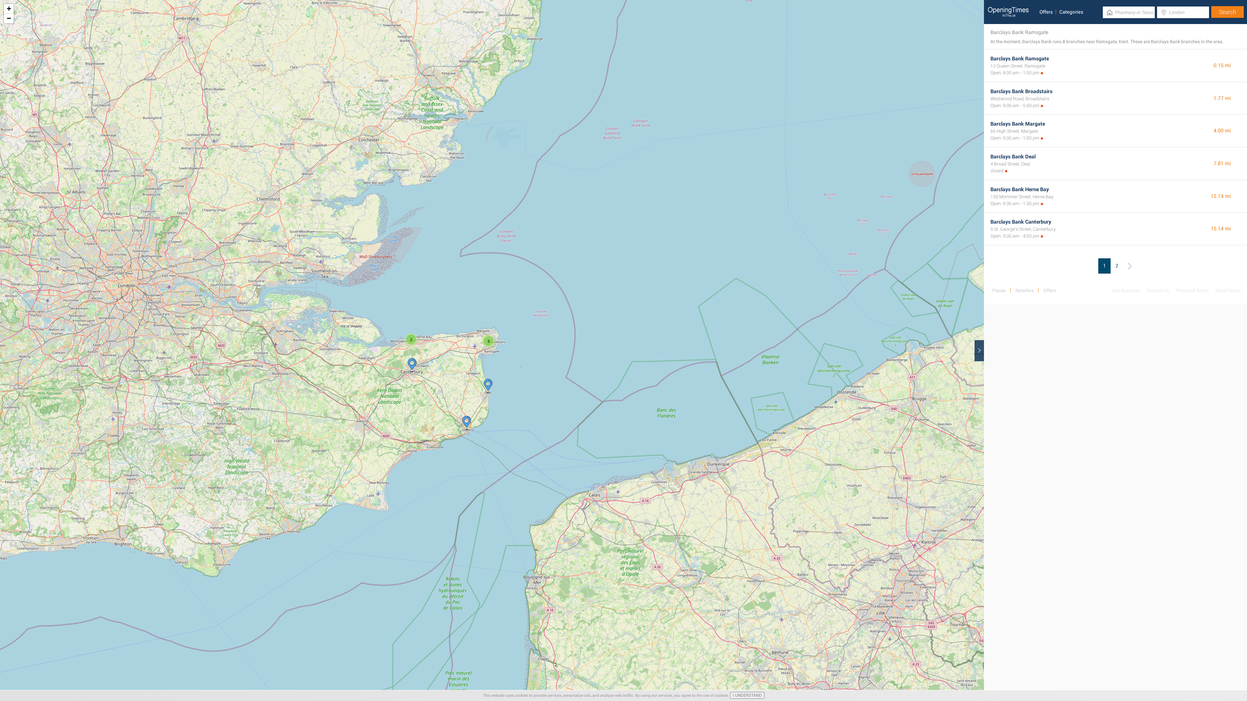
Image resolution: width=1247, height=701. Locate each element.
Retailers (1024, 290)
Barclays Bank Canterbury (1020, 222)
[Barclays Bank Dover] (466, 422)
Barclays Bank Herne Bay (1019, 189)
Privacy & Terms (1192, 290)
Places (999, 290)
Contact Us (1158, 290)
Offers (1046, 12)
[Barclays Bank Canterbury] (412, 365)
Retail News (1228, 290)
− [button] (9, 18)
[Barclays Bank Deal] (488, 385)
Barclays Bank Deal (1013, 157)
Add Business (1126, 290)
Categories (1071, 12)
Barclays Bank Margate (1017, 124)
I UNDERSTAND (747, 695)
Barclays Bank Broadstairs (1021, 91)
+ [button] (9, 9)
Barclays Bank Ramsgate (1019, 58)
